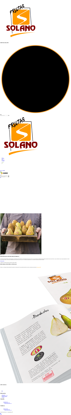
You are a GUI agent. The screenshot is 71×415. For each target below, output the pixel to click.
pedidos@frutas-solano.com (8, 403)
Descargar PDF (39, 267)
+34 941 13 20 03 (5, 408)
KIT (2, 159)
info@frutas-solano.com (7, 402)
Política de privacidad (5, 395)
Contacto (3, 397)
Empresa (3, 158)
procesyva (14, 412)
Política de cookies (4, 396)
